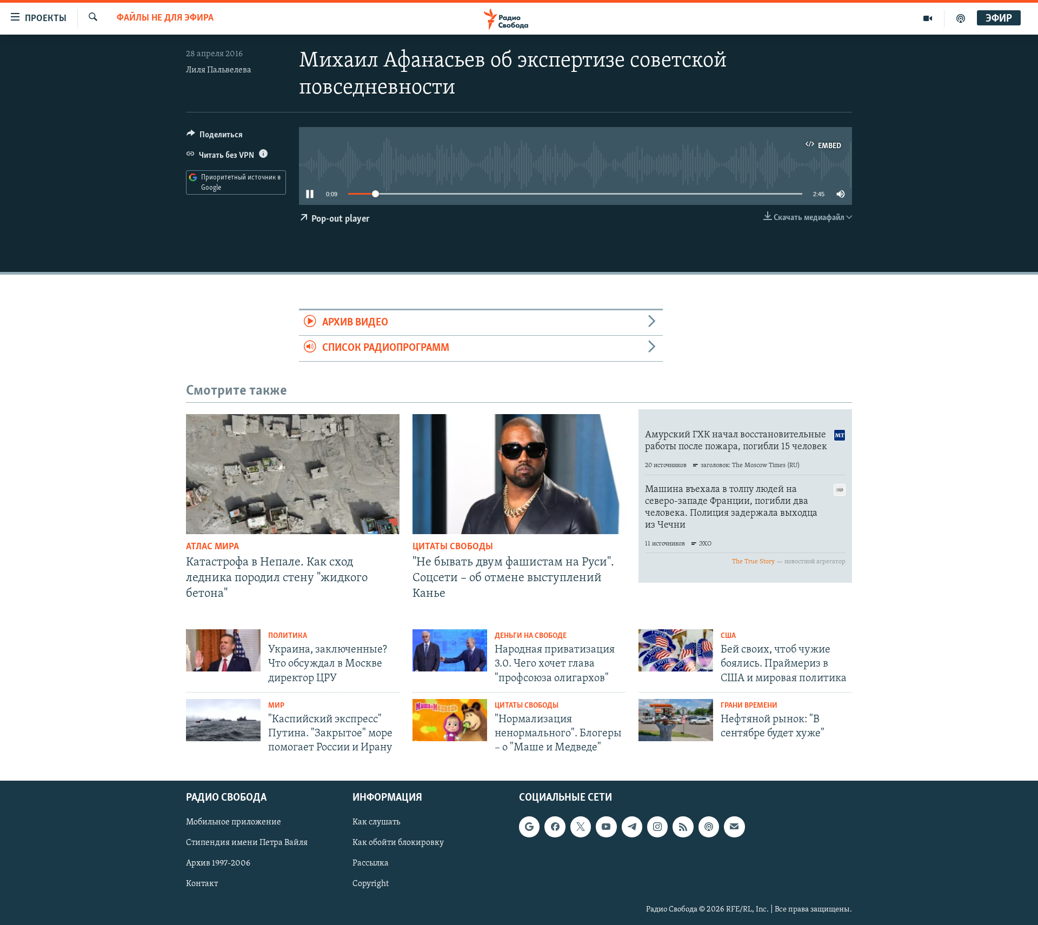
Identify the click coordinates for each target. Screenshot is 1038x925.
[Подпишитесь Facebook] (554, 826)
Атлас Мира (212, 547)
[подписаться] (734, 826)
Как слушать (376, 822)
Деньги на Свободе (531, 636)
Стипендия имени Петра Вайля (247, 843)
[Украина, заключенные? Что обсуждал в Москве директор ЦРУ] (223, 650)
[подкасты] (960, 18)
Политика (287, 636)
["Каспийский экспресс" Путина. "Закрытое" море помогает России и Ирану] (223, 720)
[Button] (215, 137)
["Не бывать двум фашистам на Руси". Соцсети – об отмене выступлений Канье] (519, 474)
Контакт (202, 884)
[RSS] (683, 826)
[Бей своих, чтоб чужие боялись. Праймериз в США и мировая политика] (675, 650)
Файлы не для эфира (165, 18)
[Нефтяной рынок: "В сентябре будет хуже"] (675, 720)
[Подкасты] (708, 826)
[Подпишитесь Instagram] (657, 826)
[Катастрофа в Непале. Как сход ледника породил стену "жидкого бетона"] (293, 474)
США (728, 636)
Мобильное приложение (233, 822)
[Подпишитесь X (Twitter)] (580, 826)
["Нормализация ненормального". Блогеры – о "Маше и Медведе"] (449, 720)
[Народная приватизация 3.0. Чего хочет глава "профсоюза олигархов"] (449, 650)
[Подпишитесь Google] (529, 826)
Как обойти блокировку (398, 843)
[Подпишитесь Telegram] (632, 826)
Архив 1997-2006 (218, 863)
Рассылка (370, 863)
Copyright (370, 884)
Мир (276, 706)
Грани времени (749, 706)
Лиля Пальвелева (218, 70)
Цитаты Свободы (452, 547)
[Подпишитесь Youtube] (606, 826)
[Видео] (927, 18)
